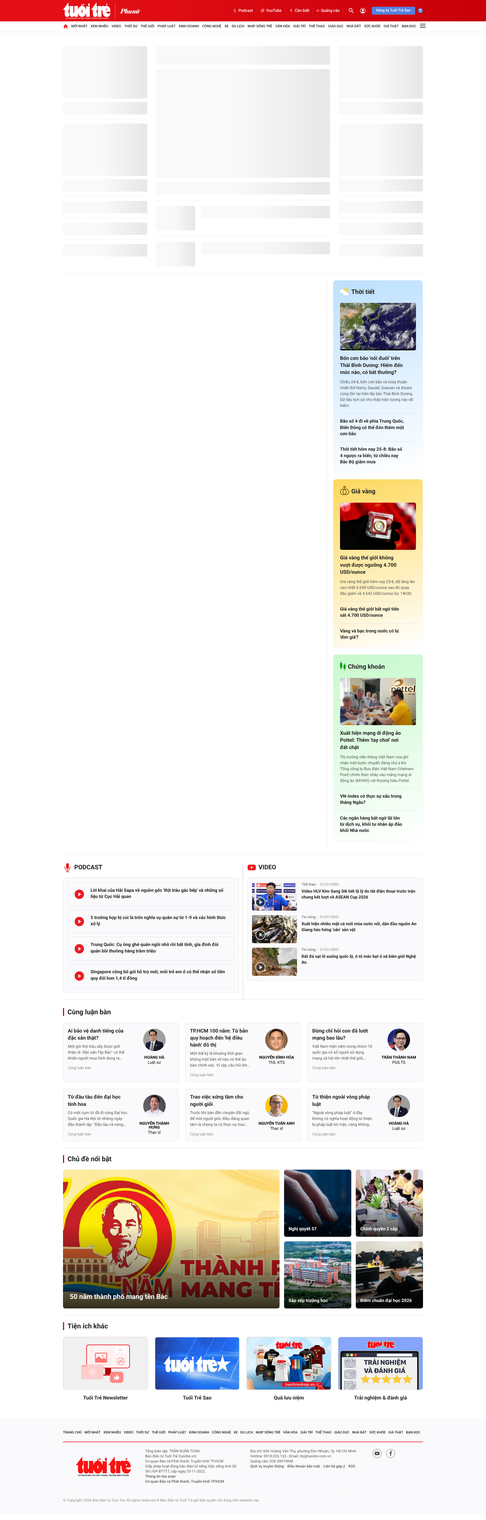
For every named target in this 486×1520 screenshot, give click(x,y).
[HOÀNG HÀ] (154, 1041)
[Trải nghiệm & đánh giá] (380, 1363)
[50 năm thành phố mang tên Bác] (171, 1239)
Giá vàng (363, 491)
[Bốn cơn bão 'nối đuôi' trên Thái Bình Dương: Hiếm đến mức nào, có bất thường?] (378, 326)
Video (116, 26)
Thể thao (317, 26)
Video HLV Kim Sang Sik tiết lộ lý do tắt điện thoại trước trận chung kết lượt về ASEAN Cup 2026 (358, 894)
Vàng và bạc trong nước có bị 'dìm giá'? (369, 634)
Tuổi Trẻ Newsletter (105, 1398)
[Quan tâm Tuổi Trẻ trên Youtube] (377, 1453)
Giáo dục (335, 26)
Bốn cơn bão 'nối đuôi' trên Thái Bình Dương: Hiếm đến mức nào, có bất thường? (371, 365)
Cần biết (302, 10)
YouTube (274, 10)
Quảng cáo (330, 10)
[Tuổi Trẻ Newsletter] (105, 1363)
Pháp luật (167, 26)
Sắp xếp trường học (308, 1300)
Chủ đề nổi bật (89, 1159)
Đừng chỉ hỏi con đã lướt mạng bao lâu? (340, 1034)
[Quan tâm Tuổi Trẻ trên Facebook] (390, 1453)
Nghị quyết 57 (303, 1228)
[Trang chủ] (65, 26)
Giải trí (299, 26)
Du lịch (238, 26)
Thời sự (130, 26)
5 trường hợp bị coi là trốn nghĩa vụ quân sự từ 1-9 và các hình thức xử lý (158, 920)
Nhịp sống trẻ (260, 26)
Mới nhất (79, 26)
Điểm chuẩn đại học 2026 (386, 1300)
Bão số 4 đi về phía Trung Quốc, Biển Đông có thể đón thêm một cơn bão (372, 427)
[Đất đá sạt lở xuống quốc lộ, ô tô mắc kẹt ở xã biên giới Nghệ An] (274, 962)
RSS (351, 1466)
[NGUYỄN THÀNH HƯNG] (154, 1108)
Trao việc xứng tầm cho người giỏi (216, 1100)
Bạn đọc (409, 26)
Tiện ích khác (88, 1326)
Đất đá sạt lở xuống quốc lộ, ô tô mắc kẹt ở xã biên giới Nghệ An (359, 959)
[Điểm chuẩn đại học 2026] (389, 1274)
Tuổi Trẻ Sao (197, 1398)
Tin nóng (309, 917)
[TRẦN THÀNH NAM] (399, 1041)
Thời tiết (363, 292)
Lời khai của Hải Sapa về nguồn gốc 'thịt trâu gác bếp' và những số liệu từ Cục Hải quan (157, 893)
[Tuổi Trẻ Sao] (197, 1363)
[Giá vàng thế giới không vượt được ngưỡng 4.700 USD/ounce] (378, 526)
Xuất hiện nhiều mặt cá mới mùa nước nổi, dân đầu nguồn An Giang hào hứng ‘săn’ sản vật (359, 926)
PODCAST (88, 867)
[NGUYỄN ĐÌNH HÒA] (276, 1041)
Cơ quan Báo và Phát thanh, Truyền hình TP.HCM (184, 1482)
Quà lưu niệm (289, 1398)
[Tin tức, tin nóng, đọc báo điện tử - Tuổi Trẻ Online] (91, 10)
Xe (226, 26)
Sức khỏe (372, 26)
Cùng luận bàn (89, 1012)
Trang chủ (72, 1432)
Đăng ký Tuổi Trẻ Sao (393, 10)
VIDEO (267, 867)
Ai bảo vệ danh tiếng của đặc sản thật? (95, 1034)
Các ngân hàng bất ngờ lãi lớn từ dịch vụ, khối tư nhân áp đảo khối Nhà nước (371, 824)
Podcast (245, 10)
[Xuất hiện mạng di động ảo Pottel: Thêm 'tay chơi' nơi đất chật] (378, 701)
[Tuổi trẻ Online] (104, 1466)
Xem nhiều (99, 26)
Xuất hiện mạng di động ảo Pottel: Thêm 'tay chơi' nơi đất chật (370, 740)
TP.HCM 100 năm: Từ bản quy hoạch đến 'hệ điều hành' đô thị (219, 1038)
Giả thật (391, 26)
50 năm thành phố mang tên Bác (119, 1297)
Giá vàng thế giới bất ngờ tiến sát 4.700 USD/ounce (369, 612)
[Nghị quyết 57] (317, 1203)
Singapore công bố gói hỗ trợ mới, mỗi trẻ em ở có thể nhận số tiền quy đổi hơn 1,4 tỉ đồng (158, 975)
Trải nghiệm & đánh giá (380, 1398)
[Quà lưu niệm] (288, 1363)
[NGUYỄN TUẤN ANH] (276, 1108)
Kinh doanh (189, 26)
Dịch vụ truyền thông (267, 1466)
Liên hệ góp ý (334, 1466)
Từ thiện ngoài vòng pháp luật (341, 1100)
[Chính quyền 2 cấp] (389, 1203)
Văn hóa (282, 26)
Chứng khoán (366, 666)
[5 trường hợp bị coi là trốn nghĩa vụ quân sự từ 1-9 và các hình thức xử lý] (79, 921)
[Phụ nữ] (130, 10)
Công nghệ (211, 26)
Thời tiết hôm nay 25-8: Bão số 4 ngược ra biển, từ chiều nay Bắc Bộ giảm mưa (371, 455)
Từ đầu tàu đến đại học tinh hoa (94, 1100)
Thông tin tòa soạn (160, 1476)
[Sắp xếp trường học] (317, 1274)
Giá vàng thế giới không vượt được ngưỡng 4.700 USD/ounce (368, 565)
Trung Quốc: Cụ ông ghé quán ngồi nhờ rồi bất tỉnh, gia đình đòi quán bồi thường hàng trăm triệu (155, 947)
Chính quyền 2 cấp (378, 1228)
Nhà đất (353, 26)
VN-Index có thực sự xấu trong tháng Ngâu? (371, 799)
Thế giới (147, 26)
